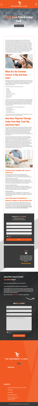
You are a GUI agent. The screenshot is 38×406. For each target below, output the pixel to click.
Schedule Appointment (19, 25)
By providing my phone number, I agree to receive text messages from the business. (19, 236)
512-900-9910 (15, 294)
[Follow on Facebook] (18, 363)
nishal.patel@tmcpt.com (12, 394)
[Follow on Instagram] (20, 363)
